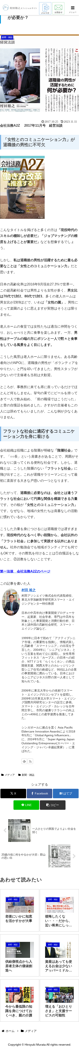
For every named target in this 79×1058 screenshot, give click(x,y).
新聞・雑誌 (28, 774)
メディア (10, 774)
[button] (53, 805)
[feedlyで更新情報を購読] (24, 761)
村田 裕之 (28, 590)
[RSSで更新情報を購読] (30, 761)
